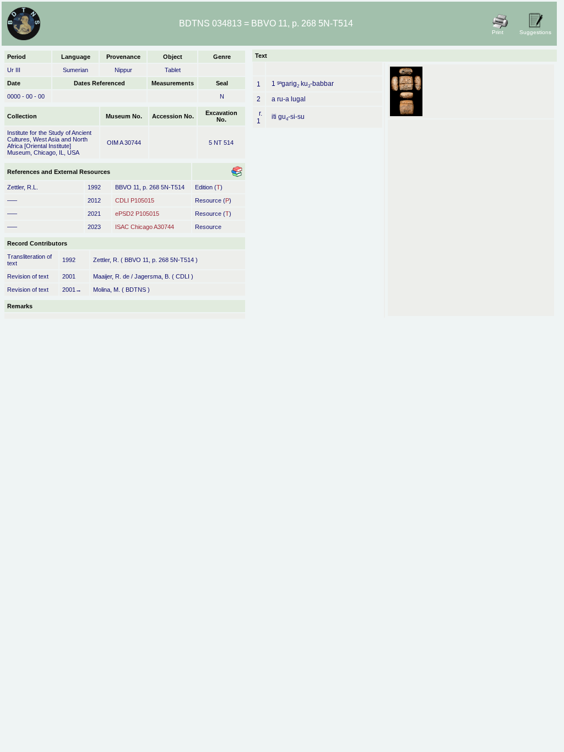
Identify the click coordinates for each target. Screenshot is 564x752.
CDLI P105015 (134, 200)
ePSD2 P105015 (137, 213)
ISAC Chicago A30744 (144, 227)
